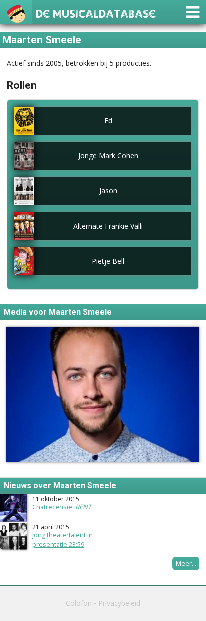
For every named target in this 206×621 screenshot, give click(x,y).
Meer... (186, 563)
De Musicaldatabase (96, 12)
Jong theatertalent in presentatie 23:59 (62, 539)
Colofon (79, 603)
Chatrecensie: (62, 506)
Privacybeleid (119, 603)
